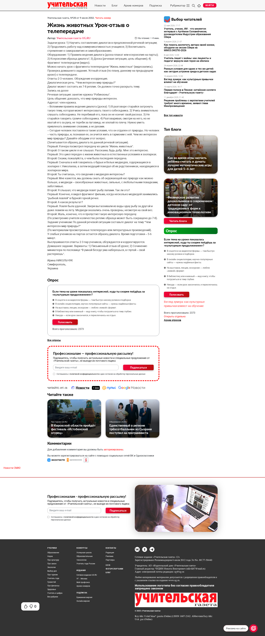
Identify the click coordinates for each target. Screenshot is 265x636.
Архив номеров (133, 5)
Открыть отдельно (175, 316)
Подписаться (138, 367)
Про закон (51, 564)
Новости (100, 5)
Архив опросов (172, 320)
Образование (53, 553)
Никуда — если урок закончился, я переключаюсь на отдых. (85, 315)
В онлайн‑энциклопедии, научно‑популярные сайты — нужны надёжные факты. (96, 304)
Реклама (109, 556)
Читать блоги (178, 221)
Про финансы (53, 586)
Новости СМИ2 (12, 467)
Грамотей (51, 582)
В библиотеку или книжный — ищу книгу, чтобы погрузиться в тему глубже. (93, 311)
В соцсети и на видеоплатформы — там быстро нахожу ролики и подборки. (93, 300)
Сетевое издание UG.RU (87, 575)
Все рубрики (52, 597)
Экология (51, 567)
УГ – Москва (82, 579)
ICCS (108, 565)
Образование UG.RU (118, 422)
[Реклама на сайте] (253, 628)
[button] (56, 459)
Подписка (155, 5)
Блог (115, 5)
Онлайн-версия (83, 601)
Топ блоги (172, 129)
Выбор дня (52, 571)
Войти (209, 5)
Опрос (171, 231)
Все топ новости (173, 115)
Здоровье (51, 589)
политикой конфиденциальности (84, 374)
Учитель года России (86, 564)
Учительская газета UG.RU (73, 38)
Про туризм (52, 575)
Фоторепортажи (114, 569)
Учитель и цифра (54, 593)
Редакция (110, 553)
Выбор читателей (186, 19)
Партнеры (110, 560)
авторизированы (113, 449)
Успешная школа (84, 553)
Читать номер (103, 17)
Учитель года (53, 578)
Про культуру (53, 560)
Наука (50, 556)
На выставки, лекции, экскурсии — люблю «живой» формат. (86, 307)
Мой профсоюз (83, 582)
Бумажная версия (84, 597)
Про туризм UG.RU (59, 422)
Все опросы (54, 340)
